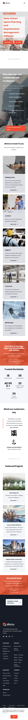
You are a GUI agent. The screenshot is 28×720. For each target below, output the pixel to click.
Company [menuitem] (16, 670)
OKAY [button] (14, 716)
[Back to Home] (6, 3)
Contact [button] (14, 590)
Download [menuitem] (6, 689)
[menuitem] (7, 646)
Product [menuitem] (16, 643)
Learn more (4, 713)
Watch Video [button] (7, 42)
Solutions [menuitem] (6, 643)
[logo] (8, 624)
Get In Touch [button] (14, 361)
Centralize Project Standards (16, 93)
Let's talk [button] (18, 42)
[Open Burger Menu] (24, 3)
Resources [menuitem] (6, 670)
